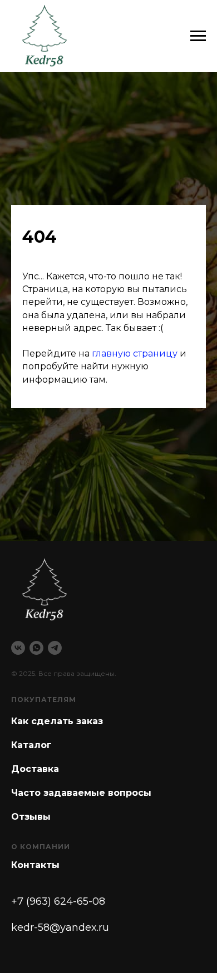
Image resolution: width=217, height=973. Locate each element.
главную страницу (134, 605)
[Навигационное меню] (198, 36)
